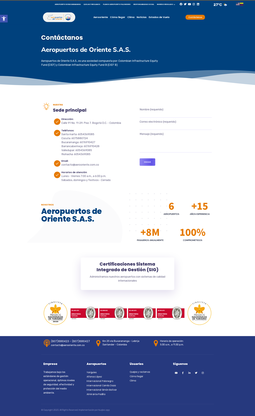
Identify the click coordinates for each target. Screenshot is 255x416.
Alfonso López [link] (94, 376)
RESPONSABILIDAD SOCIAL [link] (143, 4)
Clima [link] (130, 17)
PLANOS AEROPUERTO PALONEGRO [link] (117, 4)
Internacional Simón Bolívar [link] (102, 389)
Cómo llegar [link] (117, 17)
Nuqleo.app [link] (104, 409)
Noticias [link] (142, 17)
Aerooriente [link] (100, 17)
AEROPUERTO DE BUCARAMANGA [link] (68, 4)
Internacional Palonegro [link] (100, 381)
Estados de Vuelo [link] (159, 17)
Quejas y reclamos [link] (140, 372)
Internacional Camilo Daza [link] (101, 385)
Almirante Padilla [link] (96, 394)
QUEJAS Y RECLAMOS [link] (92, 4)
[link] (4, 18)
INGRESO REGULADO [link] (165, 4)
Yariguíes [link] (92, 372)
